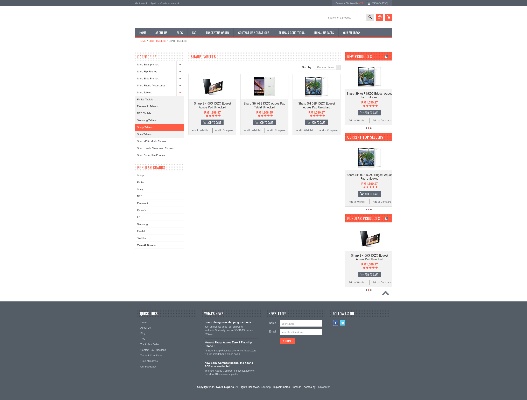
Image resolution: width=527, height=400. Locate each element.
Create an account (169, 3)
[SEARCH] (370, 17)
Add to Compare (224, 130)
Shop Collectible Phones (151, 155)
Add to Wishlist (200, 130)
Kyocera (141, 210)
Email (272, 331)
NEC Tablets (144, 113)
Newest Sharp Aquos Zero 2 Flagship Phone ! (228, 344)
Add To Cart (214, 122)
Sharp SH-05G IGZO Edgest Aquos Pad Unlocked (212, 105)
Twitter (342, 323)
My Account (141, 3)
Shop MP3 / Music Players (151, 141)
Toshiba (141, 238)
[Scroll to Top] (386, 294)
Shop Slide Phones (148, 78)
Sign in (153, 3)
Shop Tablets (157, 40)
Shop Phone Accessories (151, 85)
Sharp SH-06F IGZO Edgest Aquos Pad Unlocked (316, 105)
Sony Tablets (144, 134)
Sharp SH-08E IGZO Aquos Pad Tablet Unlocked (264, 105)
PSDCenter (323, 387)
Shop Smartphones (148, 64)
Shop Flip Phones (147, 71)
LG (138, 217)
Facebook (335, 323)
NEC (139, 196)
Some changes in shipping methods (228, 322)
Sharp (140, 175)
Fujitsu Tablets (145, 99)
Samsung (142, 224)
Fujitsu (141, 182)
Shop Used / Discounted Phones (155, 148)
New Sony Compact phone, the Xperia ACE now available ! (229, 364)
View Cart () (380, 3)
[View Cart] (388, 17)
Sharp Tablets (145, 127)
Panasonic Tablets (147, 106)
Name (272, 323)
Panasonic (143, 203)
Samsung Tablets (146, 120)
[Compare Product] (379, 17)
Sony (140, 189)
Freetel (141, 231)
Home (142, 40)
